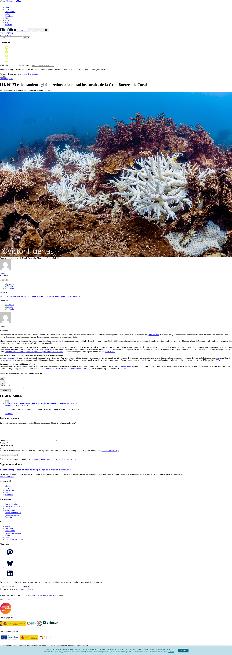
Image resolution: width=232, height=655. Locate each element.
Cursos (7, 537)
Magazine (8, 23)
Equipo (7, 508)
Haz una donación (35, 595)
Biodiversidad (10, 12)
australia (3, 296)
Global (7, 7)
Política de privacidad (13, 513)
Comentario (5, 441)
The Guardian (110, 352)
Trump (62, 296)
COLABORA (5, 391)
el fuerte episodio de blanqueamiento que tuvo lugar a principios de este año (34, 352)
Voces (7, 20)
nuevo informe (8, 358)
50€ (2, 383)
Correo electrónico (8, 445)
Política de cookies (12, 515)
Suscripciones (10, 531)
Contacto (8, 517)
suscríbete (48, 595)
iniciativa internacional (122, 366)
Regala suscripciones (13, 533)
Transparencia (10, 510)
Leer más (171, 652)
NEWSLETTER (6, 33)
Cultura (8, 14)
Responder (9, 414)
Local (7, 9)
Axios (124, 369)
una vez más (154, 335)
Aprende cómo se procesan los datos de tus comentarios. (54, 459)
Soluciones (9, 16)
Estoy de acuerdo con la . (20, 74)
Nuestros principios (12, 506)
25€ (2, 381)
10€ (2, 378)
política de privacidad (30, 74)
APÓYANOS (21, 31)
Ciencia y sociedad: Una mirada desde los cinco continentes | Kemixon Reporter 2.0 (43, 403)
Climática (3, 274)
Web (2, 448)
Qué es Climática (11, 504)
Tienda (7, 526)
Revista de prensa (6, 79)
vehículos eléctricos (73, 296)
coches (9, 296)
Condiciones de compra (14, 539)
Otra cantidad (5, 386)
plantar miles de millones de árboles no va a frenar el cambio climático (60, 369)
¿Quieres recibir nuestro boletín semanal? (15, 65)
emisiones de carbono (21, 296)
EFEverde (219, 360)
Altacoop (8, 18)
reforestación (54, 296)
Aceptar (183, 650)
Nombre (4, 443)
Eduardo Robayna (7, 477)
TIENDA (8, 25)
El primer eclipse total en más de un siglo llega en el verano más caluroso (36, 469)
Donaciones (9, 529)
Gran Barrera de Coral (39, 296)
